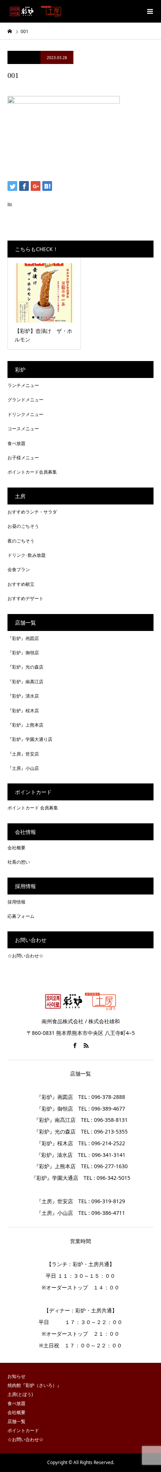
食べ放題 (16, 443)
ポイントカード (23, 1430)
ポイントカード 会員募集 (32, 808)
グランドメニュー (25, 399)
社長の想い (18, 862)
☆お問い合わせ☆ (25, 955)
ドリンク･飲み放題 (26, 555)
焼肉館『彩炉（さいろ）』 (34, 1385)
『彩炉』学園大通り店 (29, 739)
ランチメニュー (23, 385)
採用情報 (16, 902)
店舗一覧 (16, 1421)
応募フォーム (20, 916)
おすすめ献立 (20, 584)
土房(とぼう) (20, 1394)
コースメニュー (23, 428)
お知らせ (16, 1376)
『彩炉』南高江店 (25, 681)
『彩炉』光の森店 (25, 667)
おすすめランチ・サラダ (32, 512)
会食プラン (18, 569)
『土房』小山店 (23, 768)
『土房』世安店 (23, 754)
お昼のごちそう (23, 526)
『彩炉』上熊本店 (25, 725)
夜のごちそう (20, 541)
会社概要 (16, 847)
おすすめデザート (25, 598)
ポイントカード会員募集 (32, 472)
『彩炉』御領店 (23, 652)
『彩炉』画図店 (23, 638)
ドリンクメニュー (25, 414)
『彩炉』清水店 (23, 696)
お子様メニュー (23, 457)
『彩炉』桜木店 (23, 710)
